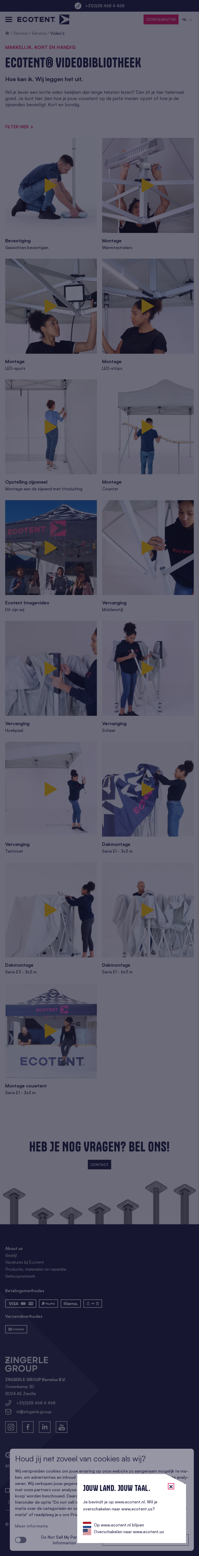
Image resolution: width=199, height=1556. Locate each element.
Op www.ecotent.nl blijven (119, 1524)
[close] (171, 1486)
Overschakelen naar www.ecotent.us (129, 1531)
